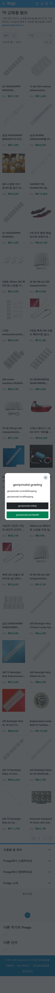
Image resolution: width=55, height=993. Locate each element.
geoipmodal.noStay (27, 506)
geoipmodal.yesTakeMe (27, 515)
